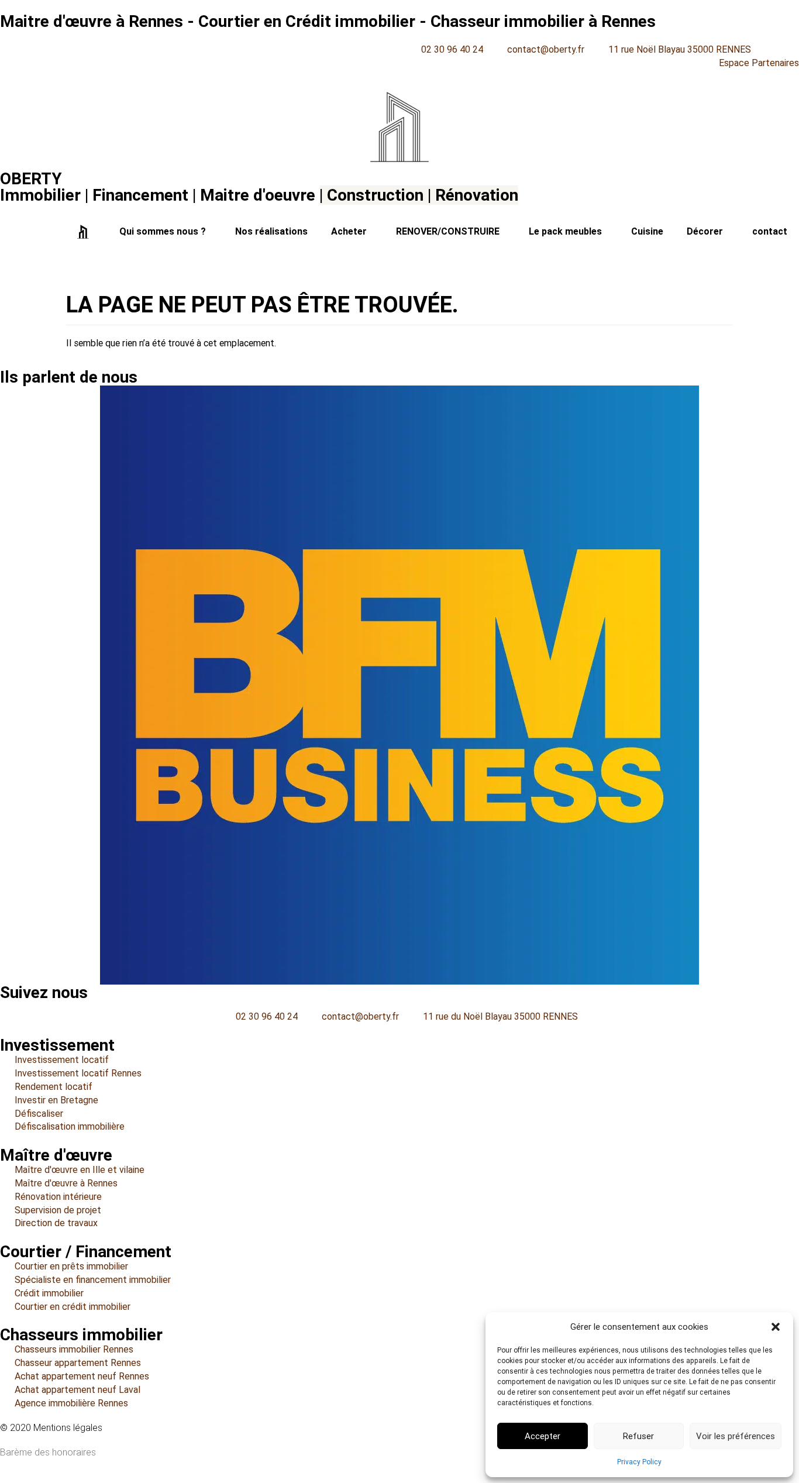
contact (769, 231)
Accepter (542, 1436)
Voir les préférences (735, 1436)
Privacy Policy (639, 1462)
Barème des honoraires (48, 1452)
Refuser (638, 1436)
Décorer (705, 231)
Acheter (349, 231)
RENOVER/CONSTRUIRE (448, 231)
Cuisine (647, 231)
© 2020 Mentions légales (51, 1427)
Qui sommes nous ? (162, 231)
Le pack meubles (565, 231)
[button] (775, 1327)
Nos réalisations (271, 231)
